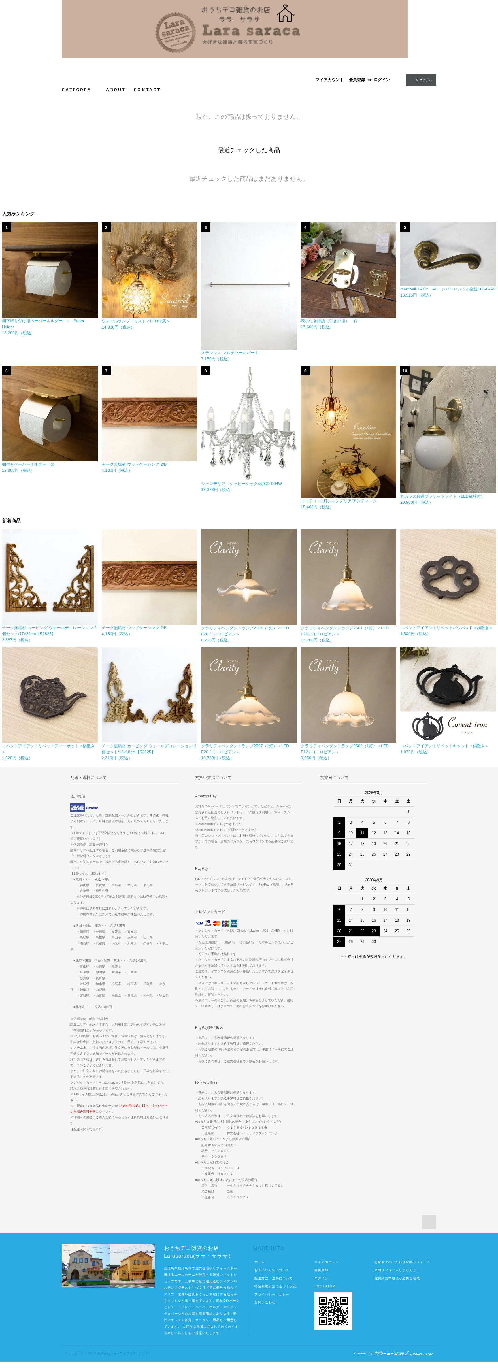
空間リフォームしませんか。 (397, 1270)
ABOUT (116, 90)
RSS (318, 1286)
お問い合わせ (265, 1302)
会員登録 (357, 79)
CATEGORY (77, 90)
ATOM (330, 1286)
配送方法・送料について (273, 1278)
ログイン (382, 79)
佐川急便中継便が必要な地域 (397, 1278)
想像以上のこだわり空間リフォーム (402, 1262)
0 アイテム (424, 80)
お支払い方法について (271, 1270)
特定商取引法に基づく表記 (275, 1286)
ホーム (259, 1262)
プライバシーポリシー (271, 1294)
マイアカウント (330, 79)
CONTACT (147, 90)
